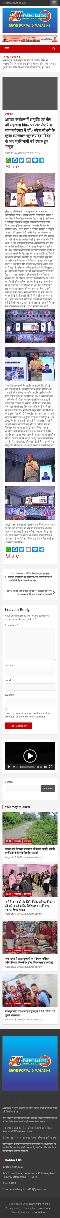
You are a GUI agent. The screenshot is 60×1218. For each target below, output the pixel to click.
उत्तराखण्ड (27, 841)
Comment (11, 625)
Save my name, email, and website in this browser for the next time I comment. (27, 715)
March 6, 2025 (12, 152)
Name (9, 665)
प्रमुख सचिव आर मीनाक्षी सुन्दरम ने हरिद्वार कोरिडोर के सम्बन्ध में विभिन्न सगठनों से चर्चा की (29, 592)
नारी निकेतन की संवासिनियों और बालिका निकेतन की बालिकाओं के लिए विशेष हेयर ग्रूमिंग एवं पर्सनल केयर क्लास (30, 905)
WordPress (41, 1212)
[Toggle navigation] (6, 49)
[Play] (9, 767)
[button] (30, 756)
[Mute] (45, 767)
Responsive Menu (54, 3)
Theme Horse (43, 1208)
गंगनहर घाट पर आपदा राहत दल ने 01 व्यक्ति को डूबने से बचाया (30, 1137)
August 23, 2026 (13, 857)
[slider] (27, 767)
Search (9, 781)
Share (12, 166)
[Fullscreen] (50, 767)
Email (9, 680)
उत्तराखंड (9, 113)
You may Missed (17, 807)
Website (9, 694)
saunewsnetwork (30, 152)
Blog (9, 841)
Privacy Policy (13, 1208)
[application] (30, 756)
